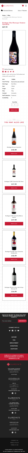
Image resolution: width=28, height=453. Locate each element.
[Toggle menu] (26, 6)
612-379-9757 (14, 428)
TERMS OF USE (14, 445)
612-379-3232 (14, 374)
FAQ (14, 340)
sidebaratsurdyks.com (14, 390)
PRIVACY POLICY (14, 442)
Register (24, 10)
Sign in (19, 10)
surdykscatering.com (14, 410)
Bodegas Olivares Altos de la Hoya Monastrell (14, 288)
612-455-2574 (14, 389)
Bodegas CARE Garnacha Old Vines (14, 181)
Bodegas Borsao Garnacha (14, 147)
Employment (14, 343)
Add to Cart (14, 153)
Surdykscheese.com (14, 429)
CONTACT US (14, 440)
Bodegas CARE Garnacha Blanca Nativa (14, 216)
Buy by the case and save (17, 81)
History (14, 337)
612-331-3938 (14, 408)
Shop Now (14, 349)
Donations (14, 346)
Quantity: (14, 102)
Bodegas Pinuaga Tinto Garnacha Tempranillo (14, 252)
